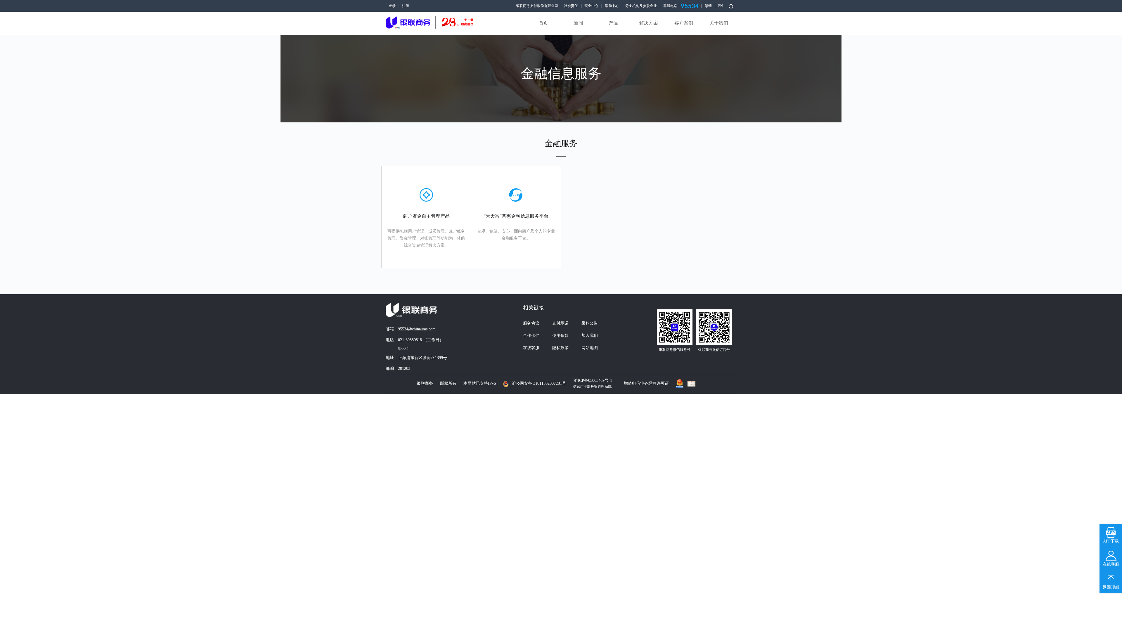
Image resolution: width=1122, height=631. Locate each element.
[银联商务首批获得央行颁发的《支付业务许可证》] (693, 383)
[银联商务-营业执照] (681, 381)
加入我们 (589, 335)
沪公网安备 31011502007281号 (539, 383)
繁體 (708, 6)
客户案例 (683, 22)
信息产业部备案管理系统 (592, 386)
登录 (392, 6)
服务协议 (531, 323)
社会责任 (571, 6)
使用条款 (560, 335)
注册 (405, 6)
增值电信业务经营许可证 (646, 383)
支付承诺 (560, 323)
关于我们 (718, 22)
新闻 (578, 22)
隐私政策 (560, 348)
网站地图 (589, 348)
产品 (613, 22)
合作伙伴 (531, 335)
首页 (543, 22)
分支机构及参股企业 (641, 6)
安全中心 (591, 6)
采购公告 (589, 323)
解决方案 (648, 22)
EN (720, 6)
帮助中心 (612, 6)
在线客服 (531, 348)
